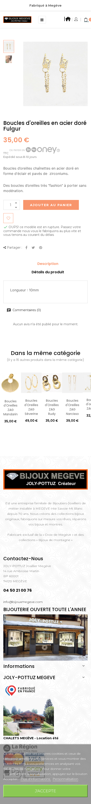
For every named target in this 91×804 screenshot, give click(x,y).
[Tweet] (33, 248)
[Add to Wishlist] (8, 218)
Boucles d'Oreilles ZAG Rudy (52, 407)
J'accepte (45, 790)
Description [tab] (47, 263)
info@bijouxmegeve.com (23, 602)
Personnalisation (65, 779)
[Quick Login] (76, 19)
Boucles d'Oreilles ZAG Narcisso (72, 407)
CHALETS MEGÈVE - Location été (31, 738)
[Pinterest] (40, 248)
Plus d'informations (36, 779)
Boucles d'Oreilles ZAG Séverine (31, 407)
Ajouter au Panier (51, 205)
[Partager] (26, 248)
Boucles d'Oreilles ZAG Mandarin (10, 407)
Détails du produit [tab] (48, 272)
